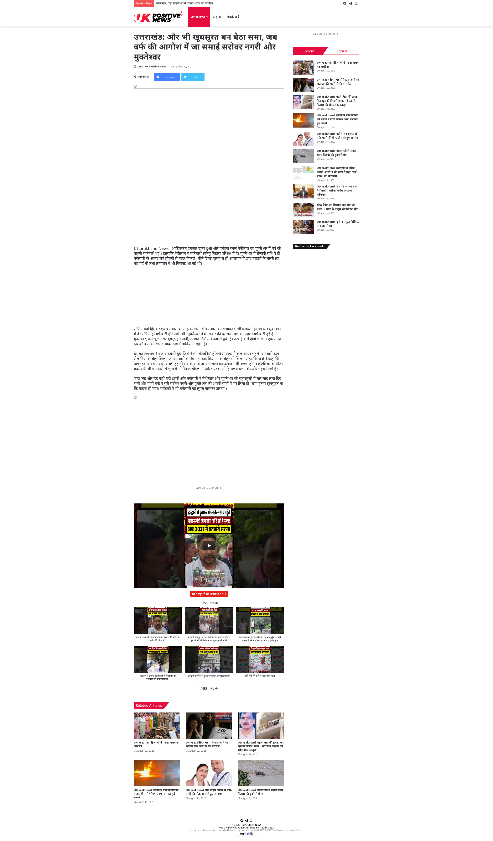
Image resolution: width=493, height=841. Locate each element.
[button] (214, 603)
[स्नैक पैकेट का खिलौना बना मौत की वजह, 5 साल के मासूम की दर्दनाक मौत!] (303, 210)
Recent (309, 51)
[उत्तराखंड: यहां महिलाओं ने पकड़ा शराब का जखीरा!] (157, 725)
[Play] (208, 545)
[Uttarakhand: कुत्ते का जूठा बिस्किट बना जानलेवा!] (303, 227)
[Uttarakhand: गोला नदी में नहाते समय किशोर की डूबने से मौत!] (261, 773)
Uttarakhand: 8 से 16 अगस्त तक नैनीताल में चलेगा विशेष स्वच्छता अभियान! (337, 190)
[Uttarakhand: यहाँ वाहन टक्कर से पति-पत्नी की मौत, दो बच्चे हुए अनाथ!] (209, 773)
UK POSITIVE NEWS (251, 825)
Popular (342, 51)
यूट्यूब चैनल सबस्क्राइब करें (211, 593)
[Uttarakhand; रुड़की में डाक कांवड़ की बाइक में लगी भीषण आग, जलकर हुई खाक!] (157, 773)
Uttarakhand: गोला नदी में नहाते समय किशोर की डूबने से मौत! (260, 792)
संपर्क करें (232, 16)
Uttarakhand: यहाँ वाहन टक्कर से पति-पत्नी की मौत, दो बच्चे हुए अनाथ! (209, 792)
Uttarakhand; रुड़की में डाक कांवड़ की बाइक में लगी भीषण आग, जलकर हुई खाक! (156, 793)
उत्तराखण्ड (198, 16)
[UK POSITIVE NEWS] (158, 16)
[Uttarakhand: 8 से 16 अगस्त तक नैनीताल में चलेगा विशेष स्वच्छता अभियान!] (303, 191)
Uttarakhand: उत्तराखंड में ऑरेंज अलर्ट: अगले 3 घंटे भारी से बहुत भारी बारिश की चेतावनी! (337, 172)
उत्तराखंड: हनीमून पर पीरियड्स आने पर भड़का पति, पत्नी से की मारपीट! (196, 3)
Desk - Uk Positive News (151, 66)
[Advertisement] (209, 217)
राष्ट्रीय (217, 16)
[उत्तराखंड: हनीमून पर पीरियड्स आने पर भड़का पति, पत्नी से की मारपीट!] (209, 725)
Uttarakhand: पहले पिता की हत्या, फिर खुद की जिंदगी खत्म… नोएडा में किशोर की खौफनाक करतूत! (261, 746)
